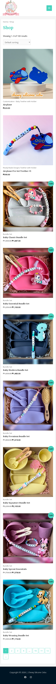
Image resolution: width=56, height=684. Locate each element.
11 (42, 650)
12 (47, 650)
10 (35, 650)
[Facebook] (25, 677)
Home (5, 22)
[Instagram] (31, 677)
